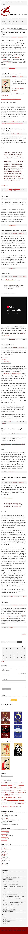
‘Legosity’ (3, 59)
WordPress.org (6, 923)
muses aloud (9, 497)
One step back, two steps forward (13, 231)
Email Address (5, 675)
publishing (4, 800)
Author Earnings (4, 834)
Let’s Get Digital (4, 837)
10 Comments (20, 76)
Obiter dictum (6, 872)
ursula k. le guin (15, 803)
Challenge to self (7, 345)
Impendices (4, 21)
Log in (4, 917)
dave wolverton (21, 785)
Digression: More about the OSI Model (11, 881)
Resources (4, 23)
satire (20, 800)
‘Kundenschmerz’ (5, 373)
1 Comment (20, 37)
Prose (10, 930)
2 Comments (19, 199)
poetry (17, 797)
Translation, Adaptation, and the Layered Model (13, 886)
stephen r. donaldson (11, 802)
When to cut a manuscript (12, 894)
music (22, 794)
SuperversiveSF (4, 822)
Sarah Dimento (4, 852)
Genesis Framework (17, 930)
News (3, 19)
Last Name (4, 684)
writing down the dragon (17, 806)
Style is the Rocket (7, 62)
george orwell (11, 790)
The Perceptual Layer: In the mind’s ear (11, 875)
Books (12, 2)
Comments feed (6, 921)
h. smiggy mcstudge (20, 790)
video (24, 339)
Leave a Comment (22, 276)
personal (4, 797)
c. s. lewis (21, 782)
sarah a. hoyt (10, 800)
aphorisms (12, 782)
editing (6, 787)
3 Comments (19, 133)
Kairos (2, 861)
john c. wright (16, 792)
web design (15, 190)
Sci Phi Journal (4, 818)
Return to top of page (14, 928)
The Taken (3, 359)
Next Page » (24, 634)
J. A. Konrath (4, 840)
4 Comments (21, 347)
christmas (10, 785)
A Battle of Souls (5, 361)
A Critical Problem (7, 888)
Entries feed (5, 919)
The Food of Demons (6, 363)
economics (3, 787)
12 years (4, 602)
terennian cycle (19, 802)
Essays (8, 19)
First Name (4, 679)
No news (4, 196)
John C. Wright (4, 864)
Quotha (15, 21)
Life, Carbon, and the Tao (10, 74)
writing (21, 123)
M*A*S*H (20, 2)
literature (18, 123)
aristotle (15, 782)
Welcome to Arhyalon (5, 858)
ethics (7, 123)
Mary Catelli (4, 848)
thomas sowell (9, 803)
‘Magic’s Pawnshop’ (16, 373)
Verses (11, 23)
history (3, 792)
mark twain (17, 794)
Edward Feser (4, 854)
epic (9, 787)
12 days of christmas (5, 782)
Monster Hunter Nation (6, 849)
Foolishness (19, 19)
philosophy (11, 797)
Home (3, 2)
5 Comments (21, 433)
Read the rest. (4, 185)
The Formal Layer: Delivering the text (11, 877)
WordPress (24, 930)
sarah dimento (9, 190)
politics (20, 797)
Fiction (13, 19)
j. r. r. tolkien (9, 792)
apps (5, 190)
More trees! (5, 274)
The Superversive (12, 68)
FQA (16, 2)
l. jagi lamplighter (12, 123)
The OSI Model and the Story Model (10, 884)
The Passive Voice (10, 279)
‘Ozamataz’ (17, 57)
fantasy (15, 787)
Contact (4, 4)
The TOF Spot (4, 855)
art (18, 782)
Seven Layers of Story (7, 879)
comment (19, 491)
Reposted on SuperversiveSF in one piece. (11, 99)
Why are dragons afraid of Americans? (18, 896)
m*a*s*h (12, 794)
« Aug (2, 661)
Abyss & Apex (4, 813)
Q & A (10, 21)
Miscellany (11, 189)
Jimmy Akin (3, 846)
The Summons (4, 357)
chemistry (4, 123)
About (7, 2)
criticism (15, 785)
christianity (4, 785)
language (22, 792)
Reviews (20, 21)
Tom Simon (14, 37)
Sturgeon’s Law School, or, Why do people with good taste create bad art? (13, 616)
